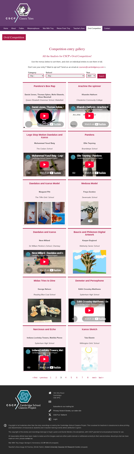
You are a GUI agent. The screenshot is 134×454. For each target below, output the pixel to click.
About (13, 28)
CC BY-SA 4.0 (46, 443)
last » (101, 377)
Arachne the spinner (89, 86)
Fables (21, 28)
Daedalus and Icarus (44, 232)
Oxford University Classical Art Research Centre (62, 447)
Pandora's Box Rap (44, 86)
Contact (107, 28)
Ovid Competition (94, 28)
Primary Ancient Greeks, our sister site (67, 410)
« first (35, 377)
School (49, 72)
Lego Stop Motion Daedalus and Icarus (44, 136)
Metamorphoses (33, 28)
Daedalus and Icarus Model (44, 183)
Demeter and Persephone (89, 280)
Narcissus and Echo (44, 329)
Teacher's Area (79, 28)
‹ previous (43, 377)
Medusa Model (89, 183)
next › (94, 377)
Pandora (89, 134)
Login (55, 419)
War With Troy (48, 28)
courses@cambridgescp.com (91, 67)
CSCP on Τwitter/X (60, 415)
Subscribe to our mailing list (63, 406)
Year (88, 72)
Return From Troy (63, 28)
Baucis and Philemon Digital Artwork (89, 233)
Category (32, 72)
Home (6, 28)
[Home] (19, 13)
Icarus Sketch (89, 329)
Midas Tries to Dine (44, 280)
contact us (28, 438)
